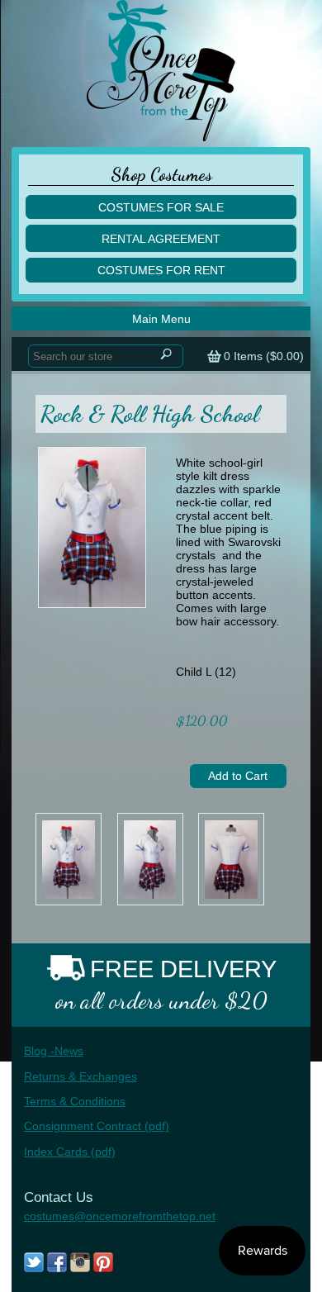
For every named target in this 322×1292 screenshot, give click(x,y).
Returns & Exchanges (80, 1076)
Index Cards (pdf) (70, 1151)
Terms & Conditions (74, 1101)
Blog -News (53, 1050)
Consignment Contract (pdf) (96, 1126)
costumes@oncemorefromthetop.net (119, 1216)
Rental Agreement (161, 238)
